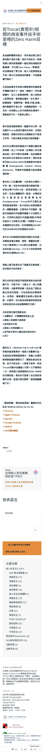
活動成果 (10, 644)
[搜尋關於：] (41, 2)
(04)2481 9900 (9, 705)
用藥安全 (13, 581)
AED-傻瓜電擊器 (17, 572)
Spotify (9, 418)
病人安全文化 (21, 23)
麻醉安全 (13, 615)
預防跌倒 (13, 606)
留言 (35, 530)
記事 (11, 610)
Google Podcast (13, 422)
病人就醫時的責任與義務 (19, 544)
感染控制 (13, 623)
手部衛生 (13, 627)
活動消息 (10, 648)
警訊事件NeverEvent (16, 636)
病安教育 (13, 589)
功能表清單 (35, 10)
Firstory (9, 410)
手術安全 (13, 631)
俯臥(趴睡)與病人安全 (15, 551)
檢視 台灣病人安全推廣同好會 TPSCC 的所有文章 (19, 484)
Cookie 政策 (8, 742)
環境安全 (13, 577)
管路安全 (13, 598)
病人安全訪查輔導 (17, 594)
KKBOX (8, 426)
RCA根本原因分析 (14, 640)
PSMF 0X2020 (16, 619)
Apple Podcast (12, 414)
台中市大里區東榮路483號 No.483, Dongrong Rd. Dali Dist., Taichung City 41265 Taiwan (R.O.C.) (16, 698)
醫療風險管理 (15, 602)
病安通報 (13, 585)
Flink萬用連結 (11, 430)
